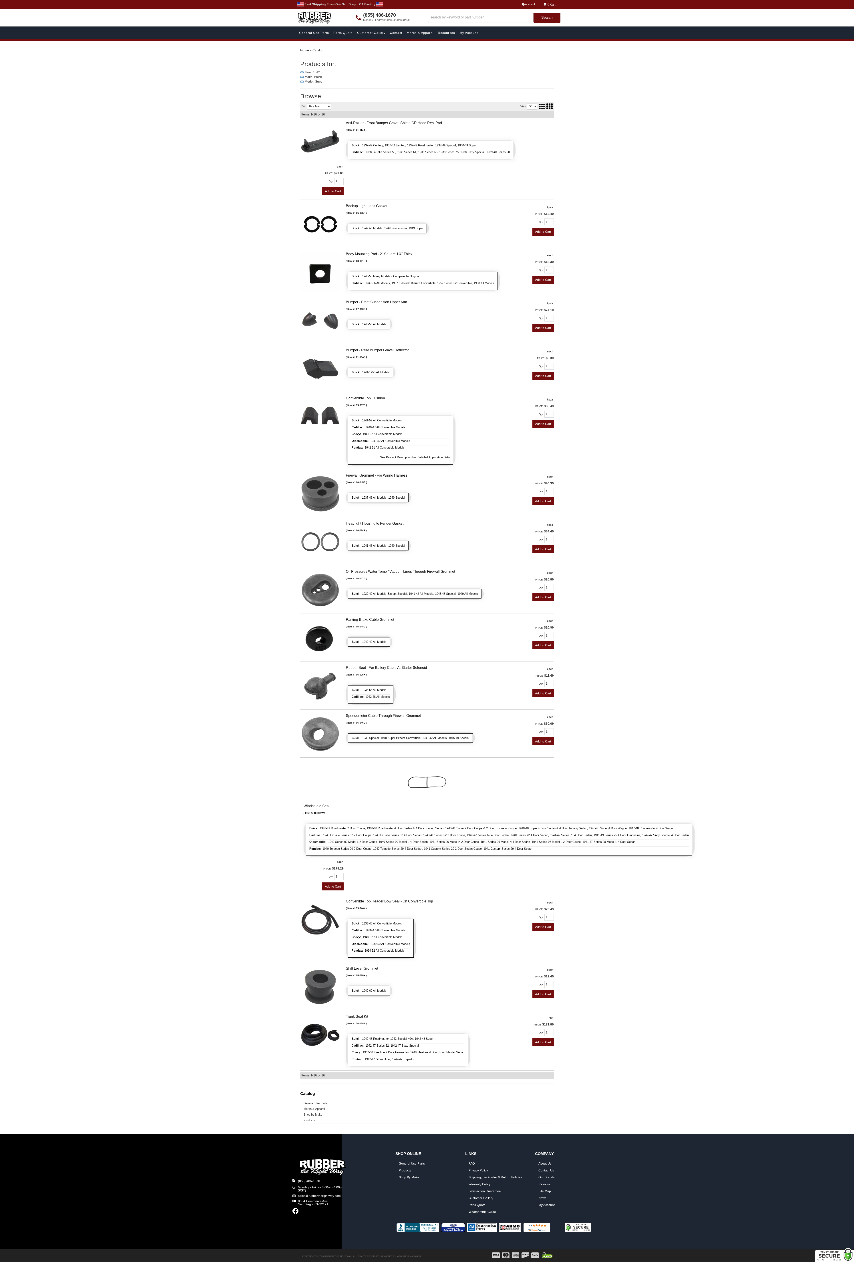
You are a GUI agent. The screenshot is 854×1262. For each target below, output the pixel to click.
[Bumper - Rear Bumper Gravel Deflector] (320, 368)
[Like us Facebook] (295, 1212)
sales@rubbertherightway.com (319, 1195)
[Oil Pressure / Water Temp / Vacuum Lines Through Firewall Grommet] (320, 589)
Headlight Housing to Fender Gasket (374, 523)
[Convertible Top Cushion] (320, 416)
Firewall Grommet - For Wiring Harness (376, 475)
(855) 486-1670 (309, 1181)
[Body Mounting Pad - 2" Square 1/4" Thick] (320, 272)
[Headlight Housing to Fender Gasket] (320, 541)
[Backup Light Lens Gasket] (320, 224)
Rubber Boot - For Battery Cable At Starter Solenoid (386, 667)
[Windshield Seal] (427, 781)
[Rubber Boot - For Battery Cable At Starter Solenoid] (320, 685)
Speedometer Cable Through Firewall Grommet (383, 716)
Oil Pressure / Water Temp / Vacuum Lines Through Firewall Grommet (400, 571)
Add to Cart (333, 191)
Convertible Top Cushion (365, 398)
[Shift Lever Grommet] (320, 986)
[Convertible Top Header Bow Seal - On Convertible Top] (320, 919)
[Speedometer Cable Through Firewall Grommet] (320, 733)
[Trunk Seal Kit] (320, 1034)
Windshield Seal (317, 806)
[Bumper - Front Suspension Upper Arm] (320, 320)
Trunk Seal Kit (357, 1016)
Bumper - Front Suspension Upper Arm (376, 302)
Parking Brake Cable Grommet (370, 619)
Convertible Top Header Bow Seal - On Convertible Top (389, 901)
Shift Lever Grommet (362, 968)
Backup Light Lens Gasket (366, 206)
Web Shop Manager (409, 1256)
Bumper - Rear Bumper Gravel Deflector (377, 350)
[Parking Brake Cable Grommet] (320, 637)
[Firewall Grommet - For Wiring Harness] (320, 493)
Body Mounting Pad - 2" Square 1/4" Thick (379, 254)
